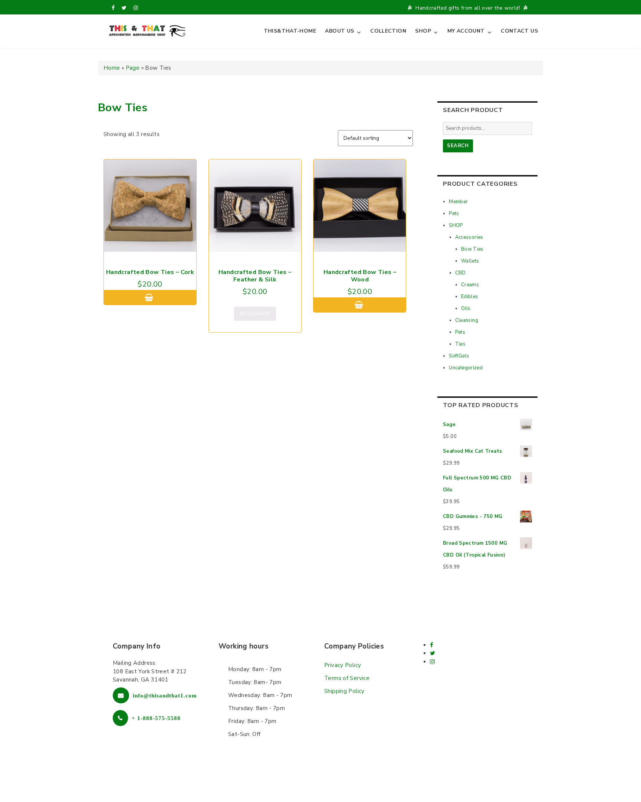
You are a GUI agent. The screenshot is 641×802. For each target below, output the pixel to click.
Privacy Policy (342, 665)
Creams (470, 284)
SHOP (456, 225)
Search (458, 145)
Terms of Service (346, 678)
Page (133, 68)
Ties (460, 344)
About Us (339, 30)
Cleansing (466, 320)
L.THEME (358, 786)
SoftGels (459, 356)
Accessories (469, 237)
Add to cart (150, 297)
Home (111, 68)
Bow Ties (472, 249)
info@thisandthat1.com (165, 695)
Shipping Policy (344, 691)
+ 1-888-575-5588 (156, 718)
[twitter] (124, 7)
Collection (388, 30)
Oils (466, 308)
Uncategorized (466, 367)
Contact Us (519, 30)
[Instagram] (136, 7)
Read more (255, 313)
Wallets (470, 261)
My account (466, 30)
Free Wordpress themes (303, 786)
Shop (423, 30)
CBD (460, 273)
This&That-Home (290, 30)
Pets (454, 213)
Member (458, 201)
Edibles (470, 296)
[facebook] (113, 7)
